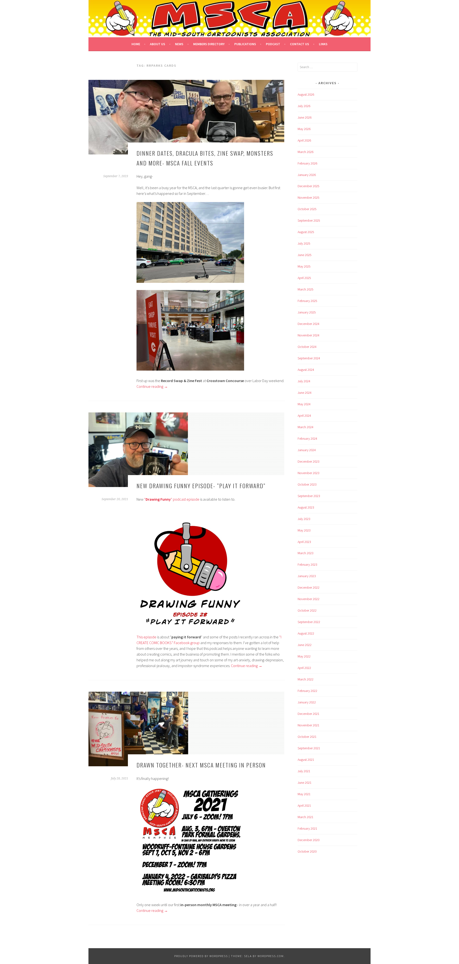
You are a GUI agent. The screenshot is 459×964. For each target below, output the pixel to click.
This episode (146, 637)
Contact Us (299, 44)
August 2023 (306, 507)
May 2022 (304, 656)
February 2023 (307, 564)
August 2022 (306, 633)
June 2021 (304, 782)
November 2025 (308, 197)
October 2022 (307, 610)
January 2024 (307, 450)
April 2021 (304, 805)
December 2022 (308, 587)
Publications (245, 44)
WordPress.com (270, 956)
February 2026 (307, 163)
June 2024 (304, 392)
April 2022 (304, 668)
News (179, 44)
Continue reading (152, 386)
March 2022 (305, 679)
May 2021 (304, 794)
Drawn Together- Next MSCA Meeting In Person (201, 765)
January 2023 (307, 576)
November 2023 (308, 473)
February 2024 (307, 438)
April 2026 (304, 140)
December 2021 (308, 714)
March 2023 (305, 553)
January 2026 (307, 175)
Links (323, 44)
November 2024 (308, 335)
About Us (157, 44)
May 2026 (304, 129)
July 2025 (304, 243)
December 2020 (308, 840)
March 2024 (305, 427)
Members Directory (208, 44)
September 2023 (309, 496)
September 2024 (309, 358)
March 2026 (305, 152)
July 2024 (304, 381)
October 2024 (307, 347)
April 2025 (304, 278)
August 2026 (306, 94)
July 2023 (304, 519)
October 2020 (307, 851)
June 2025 (304, 255)
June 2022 (304, 645)
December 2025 (308, 186)
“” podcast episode (171, 499)
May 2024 (304, 404)
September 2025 (309, 220)
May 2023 (304, 530)
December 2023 (308, 461)
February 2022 (307, 691)
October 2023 (307, 484)
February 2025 (307, 301)
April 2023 (304, 542)
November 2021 (308, 725)
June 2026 (304, 117)
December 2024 (308, 324)
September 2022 (309, 622)
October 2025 (307, 209)
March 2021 (305, 817)
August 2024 (306, 369)
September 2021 (309, 748)
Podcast (273, 44)
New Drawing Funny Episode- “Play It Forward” (201, 485)
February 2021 (307, 828)
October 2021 (307, 736)
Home (135, 44)
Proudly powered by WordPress (201, 956)
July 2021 (304, 771)
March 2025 (305, 289)
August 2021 (306, 759)
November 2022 (308, 599)
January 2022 (307, 702)
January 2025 (307, 312)
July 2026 (304, 106)
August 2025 (306, 232)
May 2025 (304, 266)
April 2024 (304, 415)
